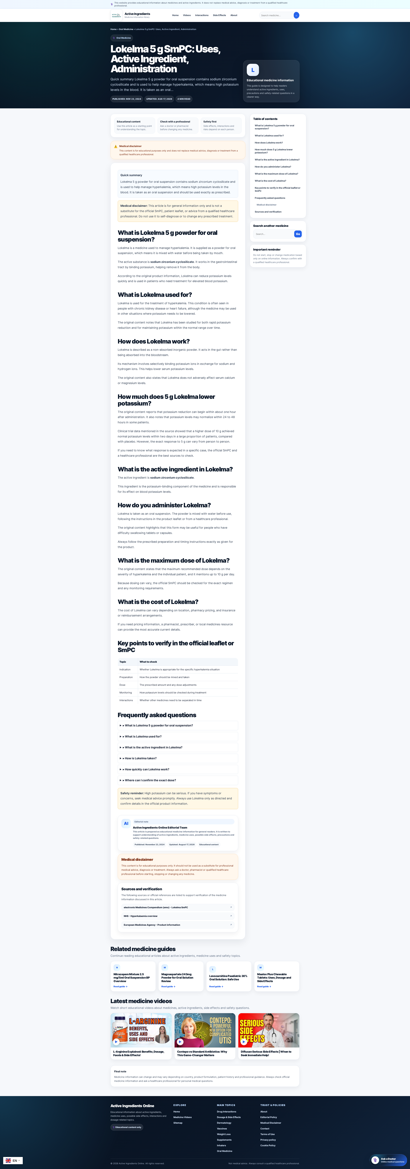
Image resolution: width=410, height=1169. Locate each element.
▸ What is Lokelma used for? (142, 736)
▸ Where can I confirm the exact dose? (149, 780)
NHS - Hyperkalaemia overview (178, 916)
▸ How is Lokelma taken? (140, 758)
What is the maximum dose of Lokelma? (276, 173)
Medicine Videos (182, 1117)
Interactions (202, 15)
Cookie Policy (267, 1145)
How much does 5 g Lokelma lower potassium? (274, 151)
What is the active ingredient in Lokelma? (277, 159)
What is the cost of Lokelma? (270, 180)
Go (298, 234)
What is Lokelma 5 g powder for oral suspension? (274, 127)
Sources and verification (268, 211)
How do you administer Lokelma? (273, 166)
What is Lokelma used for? (269, 135)
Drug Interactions (226, 1111)
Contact (264, 1128)
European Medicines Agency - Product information (178, 924)
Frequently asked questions (270, 198)
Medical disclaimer (266, 204)
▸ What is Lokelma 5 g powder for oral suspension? (158, 725)
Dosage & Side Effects (229, 1117)
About (233, 15)
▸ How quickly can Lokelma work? (146, 769)
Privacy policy (268, 1139)
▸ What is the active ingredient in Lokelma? (152, 747)
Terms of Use (267, 1134)
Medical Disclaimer (270, 1122)
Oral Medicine (126, 29)
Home (175, 15)
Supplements (224, 1139)
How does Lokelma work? (269, 142)
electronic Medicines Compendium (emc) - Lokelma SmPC (178, 907)
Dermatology (224, 1122)
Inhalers (221, 1145)
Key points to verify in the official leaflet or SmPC (277, 189)
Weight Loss (224, 1134)
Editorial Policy (268, 1117)
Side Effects (219, 15)
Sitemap (177, 1122)
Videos (187, 15)
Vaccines (222, 1128)
